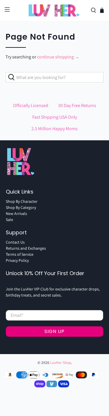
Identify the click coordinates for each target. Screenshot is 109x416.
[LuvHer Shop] (54, 10)
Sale (9, 219)
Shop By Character (21, 201)
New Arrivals (16, 213)
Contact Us (15, 242)
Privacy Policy (17, 260)
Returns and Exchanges (26, 248)
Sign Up (54, 331)
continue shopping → (58, 57)
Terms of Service (19, 254)
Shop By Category (21, 207)
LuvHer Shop (60, 362)
